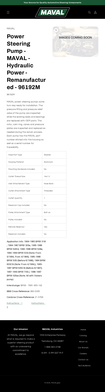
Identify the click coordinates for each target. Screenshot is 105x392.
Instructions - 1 (15, 303)
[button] (8, 12)
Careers (83, 354)
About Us (83, 342)
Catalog (83, 336)
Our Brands (83, 348)
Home (83, 330)
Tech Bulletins (84, 366)
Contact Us (83, 360)
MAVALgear (55, 383)
